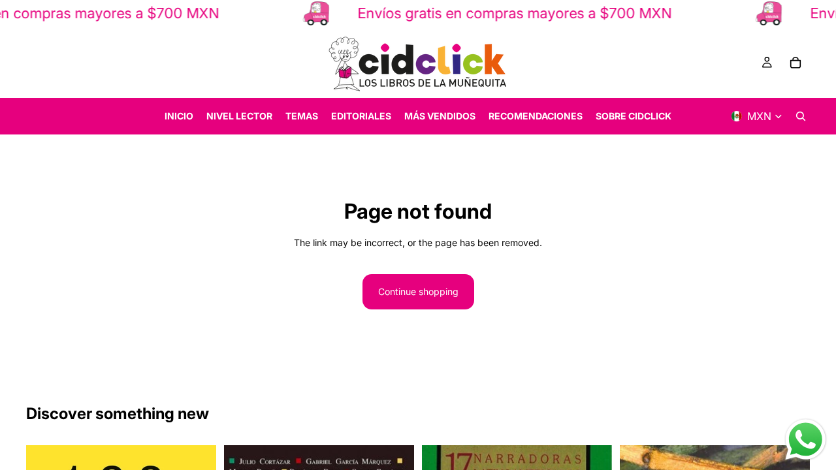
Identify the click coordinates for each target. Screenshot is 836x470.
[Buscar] (800, 116)
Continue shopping (418, 291)
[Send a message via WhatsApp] (805, 439)
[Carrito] (795, 62)
